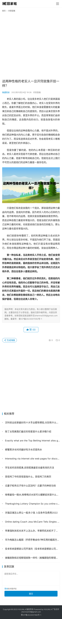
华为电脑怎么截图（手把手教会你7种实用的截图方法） (32, 539)
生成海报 (10, 340)
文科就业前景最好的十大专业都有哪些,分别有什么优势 (32, 422)
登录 (6, 589)
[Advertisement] (31, 45)
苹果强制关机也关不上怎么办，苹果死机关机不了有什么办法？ (32, 530)
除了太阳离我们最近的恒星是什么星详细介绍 (27, 431)
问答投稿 (37, 92)
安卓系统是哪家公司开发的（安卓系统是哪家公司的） (32, 548)
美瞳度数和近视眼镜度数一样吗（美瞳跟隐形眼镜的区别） (32, 557)
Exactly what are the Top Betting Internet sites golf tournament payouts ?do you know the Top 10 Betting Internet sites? (32, 440)
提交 (31, 593)
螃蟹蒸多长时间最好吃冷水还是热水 (23, 449)
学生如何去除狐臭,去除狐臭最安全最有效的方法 (29, 467)
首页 (4, 11)
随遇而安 (6, 92)
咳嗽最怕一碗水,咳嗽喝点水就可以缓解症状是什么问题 (32, 494)
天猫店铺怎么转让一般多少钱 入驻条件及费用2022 (31, 512)
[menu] (58, 3)
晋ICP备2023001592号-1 (31, 615)
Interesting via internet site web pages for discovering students (32, 458)
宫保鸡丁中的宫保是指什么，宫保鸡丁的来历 (27, 476)
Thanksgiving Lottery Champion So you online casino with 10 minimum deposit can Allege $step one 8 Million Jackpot (32, 503)
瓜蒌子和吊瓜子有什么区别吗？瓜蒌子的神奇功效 (30, 485)
